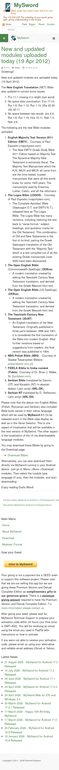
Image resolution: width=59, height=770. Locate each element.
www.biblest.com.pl (20, 364)
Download (8, 538)
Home (5, 525)
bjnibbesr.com (21, 376)
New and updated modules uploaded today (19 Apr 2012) (25, 55)
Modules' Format (12, 544)
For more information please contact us (26, 606)
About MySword (11, 531)
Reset (42, 24)
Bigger (32, 24)
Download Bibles (18, 455)
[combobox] (19, 29)
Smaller (51, 24)
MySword (26, 5)
